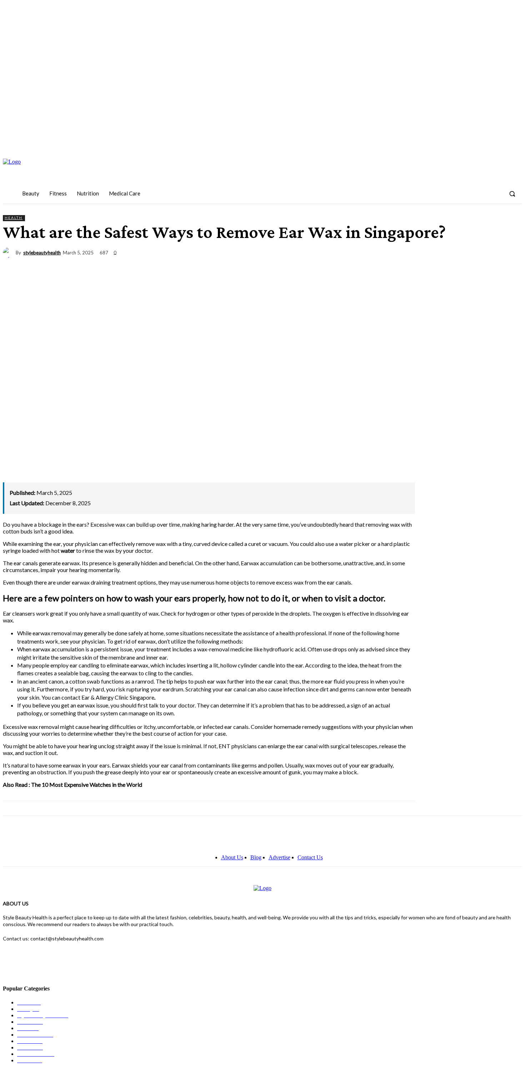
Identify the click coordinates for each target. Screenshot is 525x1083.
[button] (512, 194)
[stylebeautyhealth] (9, 252)
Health (13, 217)
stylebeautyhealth (42, 252)
